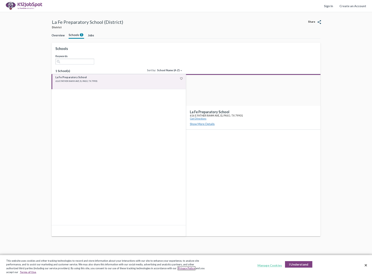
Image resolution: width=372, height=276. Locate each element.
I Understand (298, 264)
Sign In (328, 6)
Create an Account (352, 6)
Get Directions (198, 118)
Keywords (61, 56)
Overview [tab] (58, 35)
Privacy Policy (186, 268)
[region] (186, 265)
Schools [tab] (75, 35)
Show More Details (202, 124)
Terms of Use (28, 271)
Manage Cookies (269, 265)
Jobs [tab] (91, 35)
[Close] (366, 265)
